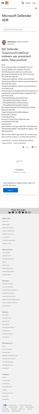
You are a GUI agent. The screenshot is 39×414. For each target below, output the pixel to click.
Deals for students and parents (9, 302)
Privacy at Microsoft (7, 386)
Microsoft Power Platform (8, 327)
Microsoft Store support (8, 259)
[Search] (23, 3)
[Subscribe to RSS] (26, 212)
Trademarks (13, 409)
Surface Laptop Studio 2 (8, 227)
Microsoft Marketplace (7, 362)
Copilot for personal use (8, 234)
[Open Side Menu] (2, 2)
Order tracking (5, 265)
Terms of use (5, 409)
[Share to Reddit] (19, 212)
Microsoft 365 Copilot (7, 334)
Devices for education (7, 287)
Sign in (10, 190)
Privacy (21, 407)
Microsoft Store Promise (8, 271)
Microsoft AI (5, 315)
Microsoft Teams (6, 330)
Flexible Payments (6, 274)
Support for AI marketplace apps (10, 355)
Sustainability (5, 399)
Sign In (34, 3)
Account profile (6, 252)
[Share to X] (16, 212)
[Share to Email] (29, 212)
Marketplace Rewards (7, 365)
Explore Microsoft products (8, 240)
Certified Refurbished (7, 268)
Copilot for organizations (8, 231)
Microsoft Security (6, 318)
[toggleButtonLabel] (36, 8)
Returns (4, 262)
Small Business (6, 337)
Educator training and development (11, 299)
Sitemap (4, 407)
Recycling (30, 409)
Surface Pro (5, 221)
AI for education (6, 306)
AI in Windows (5, 237)
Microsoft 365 (5, 324)
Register (28, 3)
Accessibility (5, 396)
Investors (4, 390)
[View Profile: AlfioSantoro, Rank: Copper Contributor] (4, 42)
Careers (4, 377)
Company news (6, 383)
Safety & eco (22, 409)
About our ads (5, 411)
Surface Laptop (6, 224)
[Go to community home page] (6, 2)
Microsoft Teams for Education (9, 290)
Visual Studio (5, 368)
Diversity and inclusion (7, 393)
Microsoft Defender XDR (10, 8)
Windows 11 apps (6, 243)
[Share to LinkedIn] (10, 212)
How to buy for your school (8, 296)
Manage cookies (30, 407)
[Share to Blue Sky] (23, 212)
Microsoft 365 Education (8, 293)
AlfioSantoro (12, 42)
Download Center (6, 255)
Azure (3, 346)
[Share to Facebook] (13, 212)
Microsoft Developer (7, 349)
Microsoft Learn (6, 352)
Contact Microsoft (13, 407)
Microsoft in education (7, 283)
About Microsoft (6, 380)
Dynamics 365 (5, 321)
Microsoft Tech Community (8, 358)
